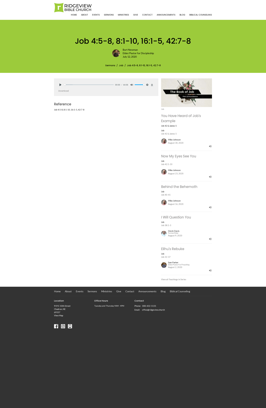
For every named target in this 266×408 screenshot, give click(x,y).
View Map (58, 315)
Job (121, 65)
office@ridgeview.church (153, 309)
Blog (182, 14)
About (84, 14)
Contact (147, 14)
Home (74, 14)
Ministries (123, 14)
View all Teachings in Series (173, 279)
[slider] (89, 84)
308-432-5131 (149, 306)
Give (135, 14)
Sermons (109, 14)
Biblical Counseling (200, 14)
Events (96, 14)
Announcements (166, 14)
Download (63, 90)
